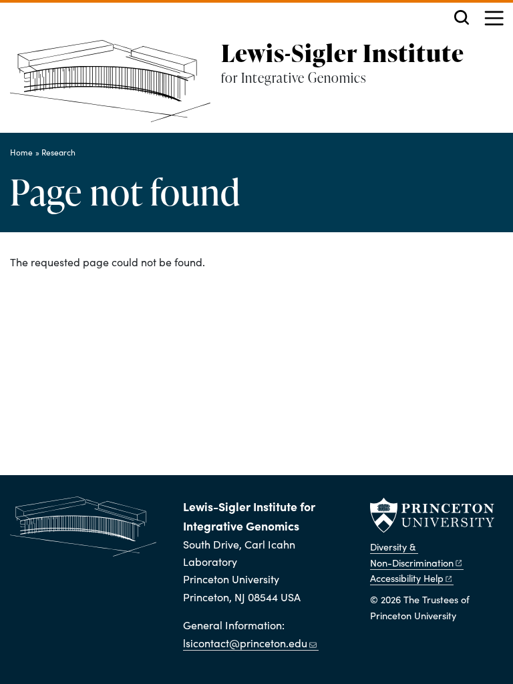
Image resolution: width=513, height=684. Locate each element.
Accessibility (407, 578)
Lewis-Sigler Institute (342, 52)
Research (58, 152)
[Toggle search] (461, 17)
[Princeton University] (432, 515)
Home (21, 152)
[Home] (115, 86)
